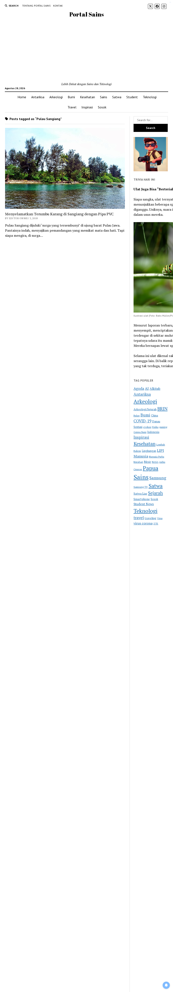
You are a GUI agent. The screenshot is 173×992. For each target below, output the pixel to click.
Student (132, 97)
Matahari (138, 461)
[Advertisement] (86, 50)
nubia (162, 461)
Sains (103, 97)
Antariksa (37, 97)
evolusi (147, 427)
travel (139, 517)
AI (147, 388)
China (154, 415)
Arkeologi (56, 97)
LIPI (160, 450)
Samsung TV (141, 486)
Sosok (102, 107)
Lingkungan (149, 451)
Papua (150, 468)
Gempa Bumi (140, 432)
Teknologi (150, 97)
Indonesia (153, 432)
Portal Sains (86, 14)
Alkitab (155, 388)
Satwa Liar (140, 493)
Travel (72, 107)
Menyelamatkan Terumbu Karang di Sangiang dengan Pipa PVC (59, 213)
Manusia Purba (156, 456)
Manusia (141, 456)
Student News (144, 504)
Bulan (137, 415)
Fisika (155, 427)
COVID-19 (142, 420)
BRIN (162, 409)
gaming (163, 427)
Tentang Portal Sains (36, 5)
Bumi (71, 97)
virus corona (143, 523)
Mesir (147, 462)
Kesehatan (87, 97)
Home (22, 97)
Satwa (116, 97)
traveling (150, 518)
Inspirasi (87, 107)
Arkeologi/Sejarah (145, 409)
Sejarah (155, 493)
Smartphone (142, 499)
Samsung (157, 478)
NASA (155, 461)
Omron (138, 469)
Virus (159, 518)
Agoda (139, 388)
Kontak (58, 5)
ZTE (155, 523)
